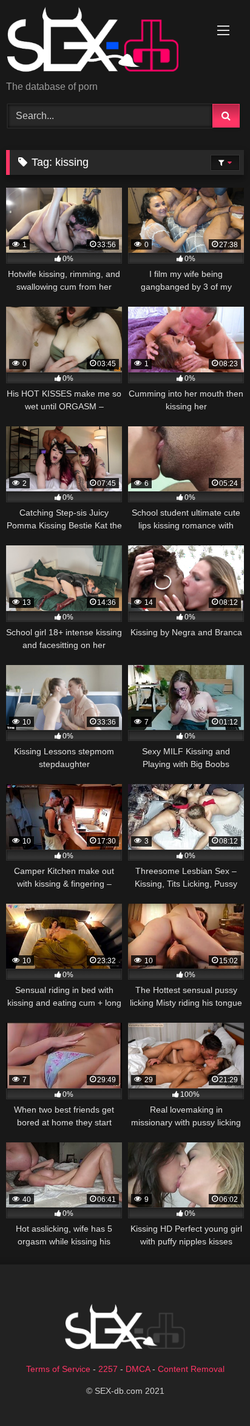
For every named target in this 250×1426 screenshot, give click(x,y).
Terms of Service (58, 1369)
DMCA (138, 1369)
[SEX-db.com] (102, 41)
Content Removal (191, 1369)
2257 (108, 1369)
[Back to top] (212, 1390)
